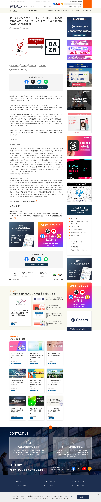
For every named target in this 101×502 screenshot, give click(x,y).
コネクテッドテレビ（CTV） (79, 233)
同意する (83, 497)
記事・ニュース (20, 482)
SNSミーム (74, 218)
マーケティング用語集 (78, 485)
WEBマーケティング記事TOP (20, 10)
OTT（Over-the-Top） (77, 229)
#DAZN (24, 65)
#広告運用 (43, 65)
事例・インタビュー (48, 7)
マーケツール (59, 7)
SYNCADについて (73, 1)
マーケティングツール (78, 482)
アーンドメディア (75, 226)
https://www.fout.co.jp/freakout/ (24, 201)
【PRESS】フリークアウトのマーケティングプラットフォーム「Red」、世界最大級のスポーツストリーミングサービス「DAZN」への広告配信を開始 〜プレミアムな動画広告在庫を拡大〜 (35, 216)
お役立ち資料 (77, 7)
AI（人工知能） (75, 247)
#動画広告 (33, 65)
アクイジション (75, 236)
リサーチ (32, 7)
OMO (72, 239)
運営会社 (80, 1)
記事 (25, 7)
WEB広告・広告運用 (33, 10)
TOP (10, 10)
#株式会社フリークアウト (18, 69)
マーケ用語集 (68, 7)
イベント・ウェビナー (49, 482)
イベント (38, 7)
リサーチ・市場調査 (22, 485)
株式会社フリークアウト (18, 211)
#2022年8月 (14, 65)
